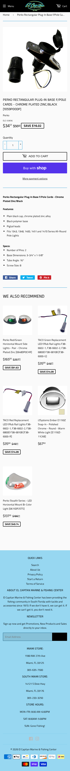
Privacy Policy (35, 574)
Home (6, 15)
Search (35, 565)
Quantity (8, 137)
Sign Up (60, 636)
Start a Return (35, 579)
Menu (11, 6)
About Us (35, 570)
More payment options (35, 178)
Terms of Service (35, 584)
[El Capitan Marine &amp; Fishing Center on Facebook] (31, 739)
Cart (64, 6)
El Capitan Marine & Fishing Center (38, 749)
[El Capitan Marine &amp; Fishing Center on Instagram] (37, 739)
